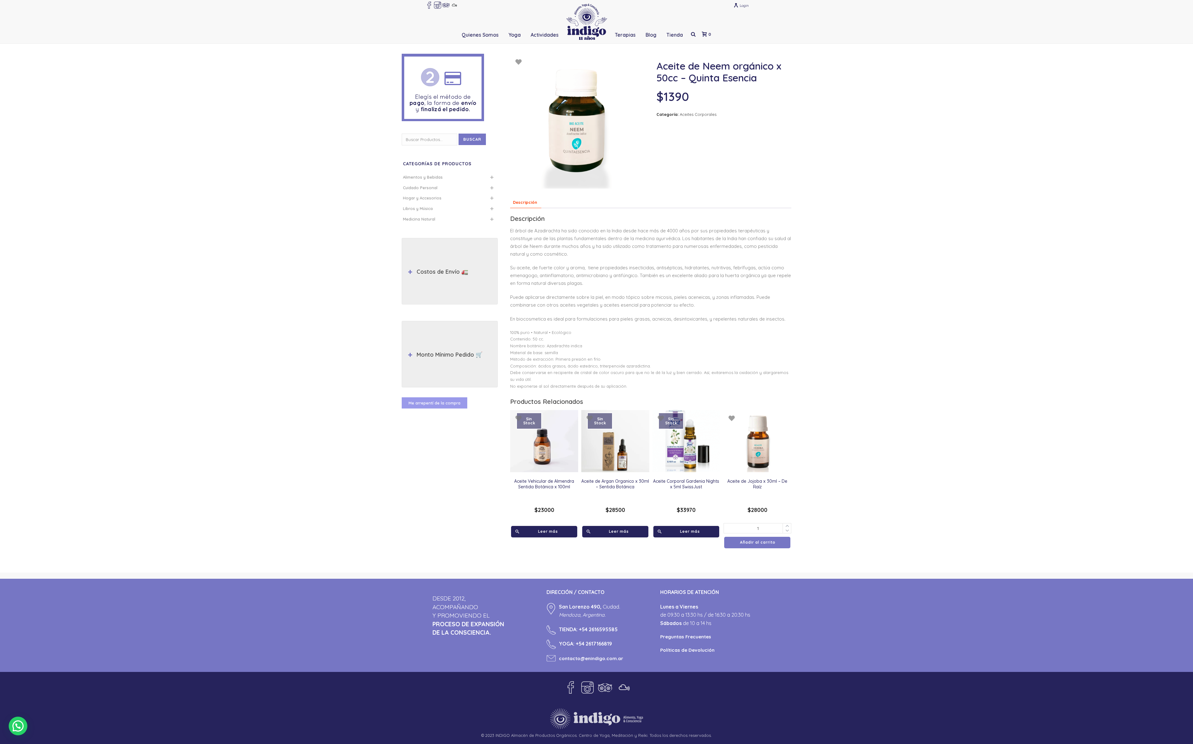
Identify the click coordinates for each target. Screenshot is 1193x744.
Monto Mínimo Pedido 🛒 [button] (449, 354)
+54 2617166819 (594, 644)
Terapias (625, 35)
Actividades (545, 35)
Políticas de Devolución (687, 650)
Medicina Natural (419, 219)
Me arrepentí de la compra (434, 402)
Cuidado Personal (420, 187)
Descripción (525, 202)
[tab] (525, 202)
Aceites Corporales (698, 114)
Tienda (674, 35)
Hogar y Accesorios (422, 197)
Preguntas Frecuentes (685, 637)
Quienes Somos (480, 35)
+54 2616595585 (598, 629)
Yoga (515, 35)
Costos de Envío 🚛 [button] (442, 271)
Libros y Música (418, 208)
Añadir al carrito (757, 542)
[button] (18, 726)
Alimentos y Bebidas (423, 177)
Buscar (472, 139)
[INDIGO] (587, 21)
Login (744, 5)
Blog (651, 35)
